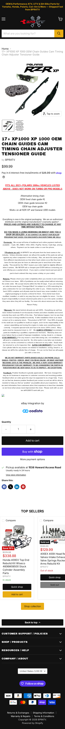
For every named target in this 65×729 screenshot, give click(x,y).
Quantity (6, 422)
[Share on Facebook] (4, 486)
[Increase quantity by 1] (30, 429)
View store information (16, 475)
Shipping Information (43, 712)
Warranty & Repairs (20, 716)
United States (31, 671)
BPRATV (10, 159)
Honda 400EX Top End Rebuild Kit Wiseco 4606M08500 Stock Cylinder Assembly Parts (16, 566)
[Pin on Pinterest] (23, 486)
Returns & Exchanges (18, 712)
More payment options (32, 459)
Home (5, 48)
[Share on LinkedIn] (16, 486)
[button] (8, 125)
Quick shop (17, 586)
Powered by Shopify (32, 723)
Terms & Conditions (44, 716)
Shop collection (32, 606)
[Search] (58, 33)
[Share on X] (10, 486)
